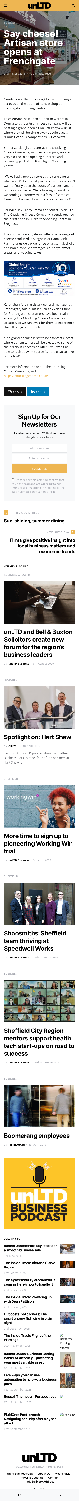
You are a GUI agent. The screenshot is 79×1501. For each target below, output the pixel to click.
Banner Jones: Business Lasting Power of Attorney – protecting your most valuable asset (29, 1358)
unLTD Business (18, 663)
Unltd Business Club (20, 1473)
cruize (12, 746)
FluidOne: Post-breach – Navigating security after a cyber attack (30, 1419)
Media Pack (62, 1473)
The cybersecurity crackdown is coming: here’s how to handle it (29, 1282)
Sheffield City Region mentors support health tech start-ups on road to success (39, 1042)
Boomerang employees (37, 1135)
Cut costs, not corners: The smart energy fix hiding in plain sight (28, 1318)
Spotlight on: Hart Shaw (37, 737)
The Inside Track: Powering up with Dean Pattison (28, 1299)
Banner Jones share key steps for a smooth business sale (30, 1248)
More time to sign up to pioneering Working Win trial (38, 843)
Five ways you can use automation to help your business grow (30, 1379)
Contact (53, 1477)
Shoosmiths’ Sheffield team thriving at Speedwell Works (35, 941)
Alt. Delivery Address (40, 1481)
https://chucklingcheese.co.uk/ (26, 376)
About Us (44, 1473)
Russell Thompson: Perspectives (30, 1396)
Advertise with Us (32, 1477)
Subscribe (39, 469)
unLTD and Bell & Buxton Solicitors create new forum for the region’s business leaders (38, 643)
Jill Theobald (16, 1144)
